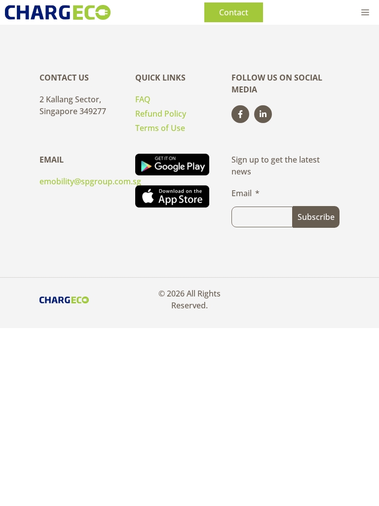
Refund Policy (160, 113)
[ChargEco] (58, 12)
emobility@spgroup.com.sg (90, 181)
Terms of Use (160, 128)
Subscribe (316, 216)
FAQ (143, 99)
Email (241, 193)
